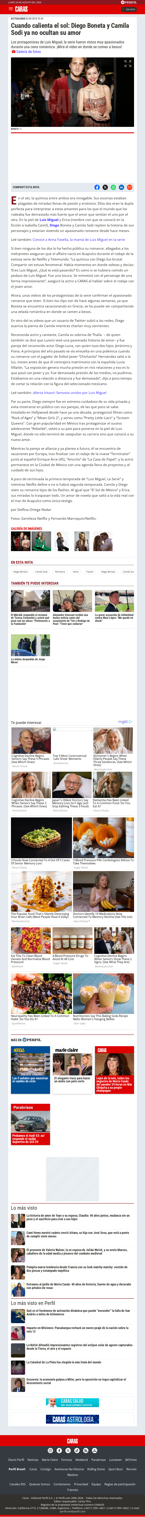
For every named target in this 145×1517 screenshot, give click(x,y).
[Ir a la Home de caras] (21, 11)
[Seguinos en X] (68, 1450)
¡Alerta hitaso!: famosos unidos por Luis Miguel (69, 392)
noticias (30, 1050)
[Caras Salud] (72, 1406)
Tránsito (72, 1490)
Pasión (89, 571)
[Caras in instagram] (50, 1450)
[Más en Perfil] (31, 1040)
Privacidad (81, 1484)
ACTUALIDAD (18, 18)
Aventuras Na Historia (69, 1469)
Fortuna (66, 1460)
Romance (60, 571)
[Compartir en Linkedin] (121, 187)
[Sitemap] (94, 1450)
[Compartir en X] (105, 187)
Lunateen (115, 1460)
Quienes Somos (39, 1484)
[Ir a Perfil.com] (129, 3)
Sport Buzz (115, 1469)
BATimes (131, 1460)
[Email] (129, 187)
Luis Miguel (49, 219)
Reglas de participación (120, 1484)
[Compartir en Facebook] (97, 187)
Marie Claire (50, 1460)
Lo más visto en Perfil (33, 1303)
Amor (76, 571)
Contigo (45, 1469)
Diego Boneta (20, 571)
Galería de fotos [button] (28, 51)
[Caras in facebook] (59, 1450)
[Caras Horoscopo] (72, 1423)
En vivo (130, 9)
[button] (72, 95)
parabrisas (30, 1108)
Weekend (82, 1460)
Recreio (131, 1469)
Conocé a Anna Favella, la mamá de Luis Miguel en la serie (79, 239)
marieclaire (72, 1050)
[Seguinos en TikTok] (77, 1450)
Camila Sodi (41, 571)
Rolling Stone (96, 1469)
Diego (54, 225)
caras (114, 1050)
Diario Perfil (16, 1460)
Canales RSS (18, 1484)
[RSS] (85, 1450)
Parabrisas (98, 1460)
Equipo (96, 1484)
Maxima (72, 1475)
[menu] (10, 9)
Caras (33, 1469)
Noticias (33, 1460)
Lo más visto (24, 1208)
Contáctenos (62, 1484)
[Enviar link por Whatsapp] (113, 187)
